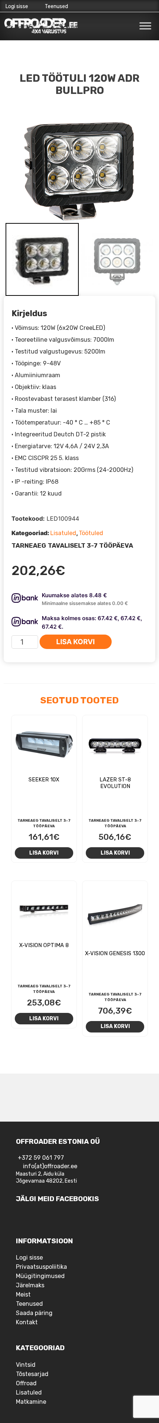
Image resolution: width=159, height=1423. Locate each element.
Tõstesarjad (32, 1374)
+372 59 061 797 (41, 1157)
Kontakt (27, 1322)
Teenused (56, 6)
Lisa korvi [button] (43, 853)
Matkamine (31, 1401)
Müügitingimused (40, 1276)
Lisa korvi (75, 642)
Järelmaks (30, 1285)
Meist (23, 1294)
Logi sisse (17, 6)
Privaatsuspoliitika (41, 1266)
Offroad (26, 1383)
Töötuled (91, 533)
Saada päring (34, 1312)
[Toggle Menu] (145, 25)
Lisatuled (63, 533)
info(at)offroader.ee (50, 1166)
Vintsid (25, 1364)
